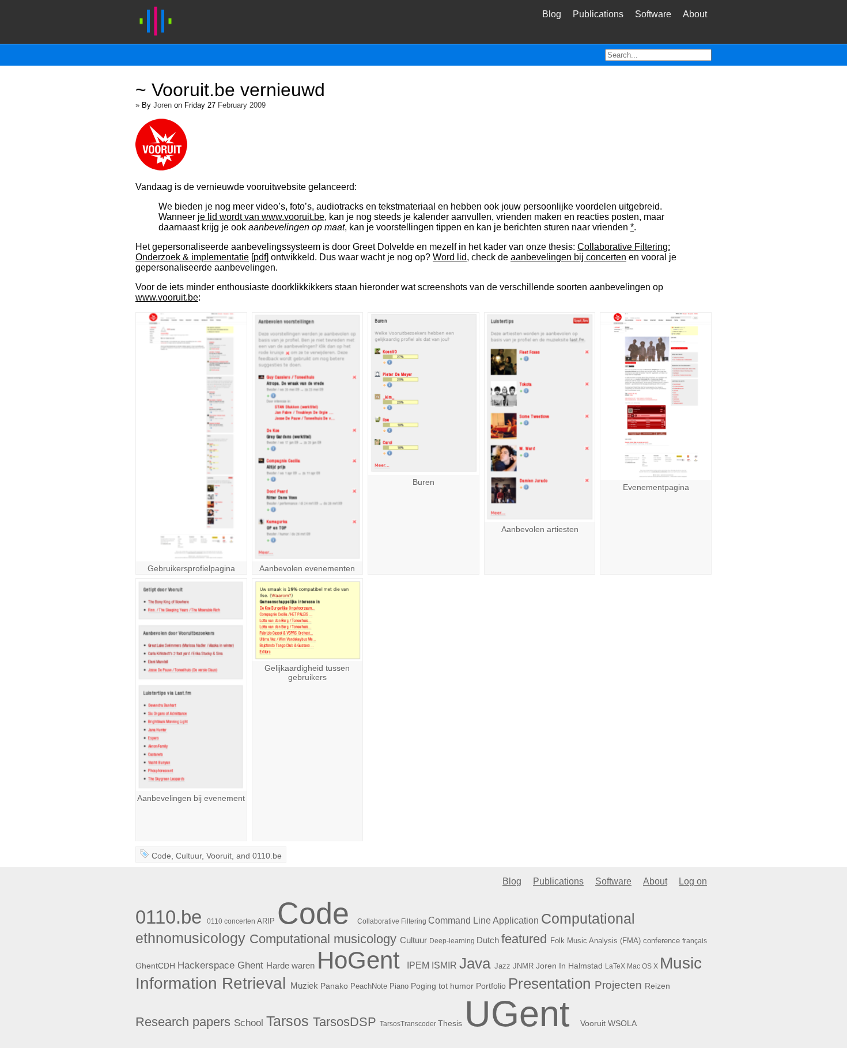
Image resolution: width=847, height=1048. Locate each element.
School (248, 1022)
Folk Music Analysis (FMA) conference (615, 940)
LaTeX (615, 966)
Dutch (488, 940)
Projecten (618, 985)
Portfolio (491, 986)
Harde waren (290, 965)
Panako (334, 985)
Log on (693, 881)
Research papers (182, 1022)
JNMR (523, 966)
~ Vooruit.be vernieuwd (230, 89)
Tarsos (287, 1021)
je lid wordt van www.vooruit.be (261, 217)
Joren (162, 105)
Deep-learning (452, 941)
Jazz (502, 966)
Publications (598, 14)
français (694, 941)
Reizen (657, 986)
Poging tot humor (442, 985)
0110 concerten (231, 921)
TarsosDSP (344, 1022)
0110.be (267, 855)
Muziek (304, 985)
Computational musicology (322, 939)
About (695, 14)
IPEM (418, 965)
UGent (517, 1013)
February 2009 (242, 105)
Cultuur (189, 855)
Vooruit (219, 855)
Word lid (450, 257)
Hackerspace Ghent (220, 965)
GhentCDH (155, 965)
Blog (551, 14)
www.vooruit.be (166, 297)
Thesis (450, 1023)
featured (524, 939)
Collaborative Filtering (391, 921)
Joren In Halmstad (569, 965)
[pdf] (260, 257)
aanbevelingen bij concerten (568, 257)
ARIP (266, 921)
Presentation (549, 983)
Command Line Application (483, 920)
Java (474, 963)
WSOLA (622, 1023)
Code (161, 855)
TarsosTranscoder (408, 1024)
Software (653, 14)
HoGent (358, 960)
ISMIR (444, 965)
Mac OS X (642, 966)
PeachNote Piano (379, 986)
